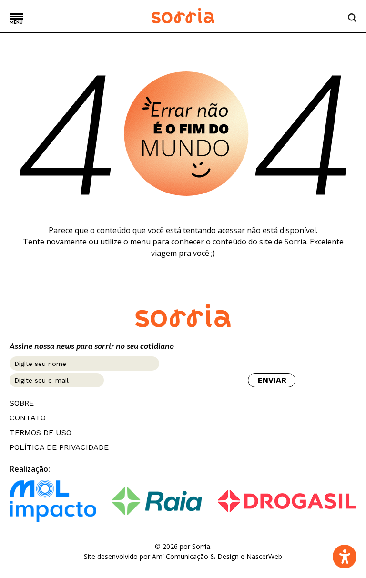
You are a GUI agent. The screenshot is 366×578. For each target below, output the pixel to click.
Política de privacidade (59, 447)
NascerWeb (264, 556)
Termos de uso (40, 432)
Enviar (272, 380)
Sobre (22, 403)
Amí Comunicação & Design (195, 556)
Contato (28, 418)
